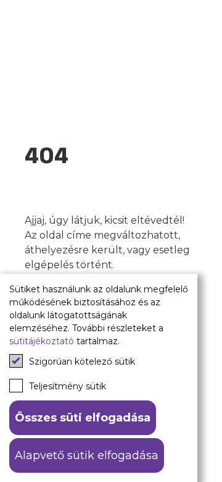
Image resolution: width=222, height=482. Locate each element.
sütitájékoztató (41, 341)
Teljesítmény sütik (67, 386)
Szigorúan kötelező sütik (82, 361)
